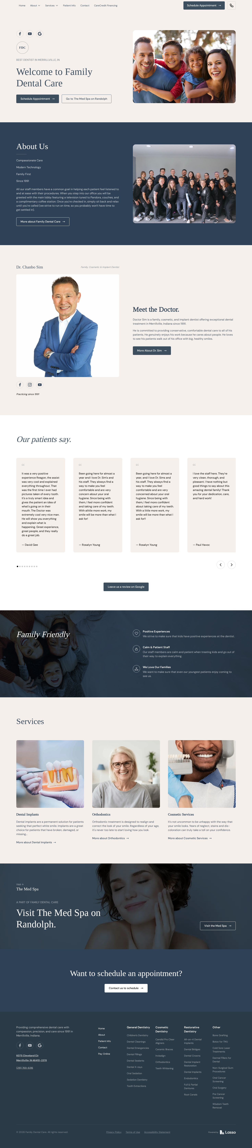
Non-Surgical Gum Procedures (223, 1069)
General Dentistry (138, 1027)
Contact (84, 5)
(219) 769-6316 (24, 1067)
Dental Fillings (134, 1054)
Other (216, 1027)
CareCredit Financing (105, 5)
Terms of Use (133, 1132)
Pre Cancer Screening (219, 1096)
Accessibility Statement (157, 1132)
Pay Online (104, 1053)
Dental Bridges (192, 1049)
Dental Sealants (135, 1060)
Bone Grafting (220, 1035)
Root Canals (190, 1094)
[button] (35, 5)
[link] (231, 5)
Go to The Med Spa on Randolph (86, 99)
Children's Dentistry (137, 1035)
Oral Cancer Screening (219, 1079)
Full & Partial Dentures (191, 1086)
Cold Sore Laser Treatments (221, 1049)
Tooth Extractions (136, 1086)
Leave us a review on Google (126, 587)
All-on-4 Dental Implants (193, 1041)
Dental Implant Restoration (192, 1063)
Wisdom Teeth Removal (221, 1105)
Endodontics (191, 1078)
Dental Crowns (192, 1055)
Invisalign (160, 1055)
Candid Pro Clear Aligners (164, 1041)
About (101, 1034)
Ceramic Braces (164, 1049)
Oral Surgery (219, 1087)
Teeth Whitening (164, 1068)
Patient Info (69, 5)
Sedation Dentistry (137, 1079)
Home (22, 5)
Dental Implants (192, 1071)
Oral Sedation (134, 1073)
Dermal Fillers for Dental (222, 1059)
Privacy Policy (114, 1132)
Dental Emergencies (138, 1048)
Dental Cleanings (136, 1041)
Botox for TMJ (220, 1041)
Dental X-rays (134, 1067)
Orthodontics (162, 1062)
